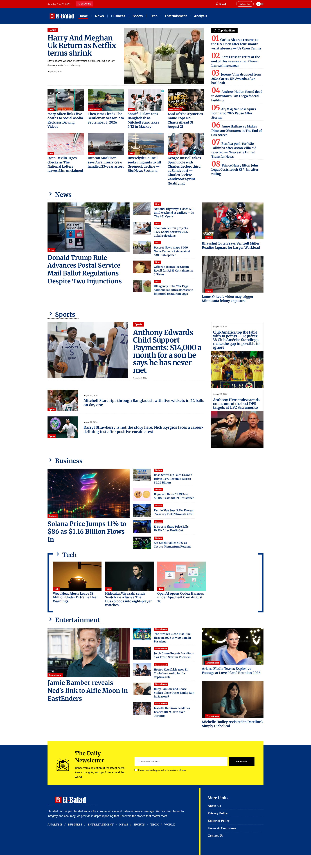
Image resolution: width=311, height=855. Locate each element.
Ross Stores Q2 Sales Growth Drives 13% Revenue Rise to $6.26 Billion (173, 478)
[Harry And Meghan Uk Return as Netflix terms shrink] (164, 56)
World (53, 29)
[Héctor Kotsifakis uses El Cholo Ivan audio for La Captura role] (142, 669)
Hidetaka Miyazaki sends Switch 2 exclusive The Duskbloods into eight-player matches (128, 599)
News (51, 109)
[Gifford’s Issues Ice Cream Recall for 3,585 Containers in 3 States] (142, 267)
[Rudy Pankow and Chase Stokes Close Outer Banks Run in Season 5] (142, 689)
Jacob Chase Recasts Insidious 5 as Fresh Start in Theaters (174, 655)
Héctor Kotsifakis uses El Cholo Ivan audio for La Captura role (171, 673)
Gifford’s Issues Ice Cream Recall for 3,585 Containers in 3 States (173, 270)
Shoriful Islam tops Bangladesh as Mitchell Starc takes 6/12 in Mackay (143, 120)
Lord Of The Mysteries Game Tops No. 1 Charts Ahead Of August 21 (185, 120)
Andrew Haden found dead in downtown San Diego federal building (236, 96)
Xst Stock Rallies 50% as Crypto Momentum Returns (172, 544)
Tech (56, 589)
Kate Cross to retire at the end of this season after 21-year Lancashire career (235, 61)
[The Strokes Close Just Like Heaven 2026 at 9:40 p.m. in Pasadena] (142, 634)
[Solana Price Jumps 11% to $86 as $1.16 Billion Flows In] (89, 493)
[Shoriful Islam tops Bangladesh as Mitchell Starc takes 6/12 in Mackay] (146, 100)
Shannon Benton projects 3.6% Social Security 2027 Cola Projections (171, 231)
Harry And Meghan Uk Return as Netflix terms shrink (82, 45)
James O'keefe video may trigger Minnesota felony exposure (227, 299)
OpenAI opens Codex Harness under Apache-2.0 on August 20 (180, 597)
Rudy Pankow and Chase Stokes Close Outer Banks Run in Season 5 (174, 692)
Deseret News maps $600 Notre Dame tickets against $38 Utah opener (172, 251)
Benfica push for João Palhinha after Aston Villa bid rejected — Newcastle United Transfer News (233, 150)
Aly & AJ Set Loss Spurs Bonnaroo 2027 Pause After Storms (233, 113)
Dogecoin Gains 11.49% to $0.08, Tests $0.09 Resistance (174, 496)
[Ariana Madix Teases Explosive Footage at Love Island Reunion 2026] (232, 646)
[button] (220, 4)
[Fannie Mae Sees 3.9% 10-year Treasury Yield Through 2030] (142, 510)
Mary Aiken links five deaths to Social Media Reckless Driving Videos (65, 120)
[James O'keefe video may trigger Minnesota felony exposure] (232, 274)
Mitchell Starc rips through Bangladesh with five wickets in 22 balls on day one (144, 402)
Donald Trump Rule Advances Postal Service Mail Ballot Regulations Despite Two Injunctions (85, 269)
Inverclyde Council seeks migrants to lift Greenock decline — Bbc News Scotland (144, 164)
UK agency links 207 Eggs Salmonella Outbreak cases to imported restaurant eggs (173, 289)
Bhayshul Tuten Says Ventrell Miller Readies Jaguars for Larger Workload (231, 245)
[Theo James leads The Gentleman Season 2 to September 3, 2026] (106, 100)
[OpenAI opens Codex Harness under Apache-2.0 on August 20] (181, 576)
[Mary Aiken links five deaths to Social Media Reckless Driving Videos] (66, 100)
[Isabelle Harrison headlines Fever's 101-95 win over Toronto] (142, 708)
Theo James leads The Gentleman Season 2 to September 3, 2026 (106, 118)
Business (52, 516)
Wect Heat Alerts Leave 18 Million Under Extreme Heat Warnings (75, 597)
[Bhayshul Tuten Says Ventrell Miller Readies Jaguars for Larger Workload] (232, 220)
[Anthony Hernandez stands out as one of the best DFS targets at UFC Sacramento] (237, 429)
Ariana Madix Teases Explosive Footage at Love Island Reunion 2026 (231, 671)
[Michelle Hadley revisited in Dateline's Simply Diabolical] (232, 699)
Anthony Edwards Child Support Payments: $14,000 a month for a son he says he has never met (167, 351)
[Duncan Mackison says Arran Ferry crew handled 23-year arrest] (106, 144)
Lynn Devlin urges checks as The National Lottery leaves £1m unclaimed (65, 164)
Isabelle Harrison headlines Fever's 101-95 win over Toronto (172, 711)
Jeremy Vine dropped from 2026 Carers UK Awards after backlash (236, 78)
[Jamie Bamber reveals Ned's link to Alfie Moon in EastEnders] (89, 652)
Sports (171, 153)
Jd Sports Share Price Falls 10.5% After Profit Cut (171, 528)
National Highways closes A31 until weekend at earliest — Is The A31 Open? (174, 212)
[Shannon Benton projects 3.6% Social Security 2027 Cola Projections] (142, 228)
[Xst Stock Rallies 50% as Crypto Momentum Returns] (142, 543)
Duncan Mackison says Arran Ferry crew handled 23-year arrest (106, 162)
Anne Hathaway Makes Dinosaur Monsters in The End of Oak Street (236, 130)
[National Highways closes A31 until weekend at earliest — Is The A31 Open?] (142, 208)
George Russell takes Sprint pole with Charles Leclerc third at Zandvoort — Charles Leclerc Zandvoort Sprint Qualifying (184, 170)
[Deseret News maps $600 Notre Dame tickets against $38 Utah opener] (142, 247)
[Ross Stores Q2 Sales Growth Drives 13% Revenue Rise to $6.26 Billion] (142, 475)
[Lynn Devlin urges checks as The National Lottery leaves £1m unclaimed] (66, 144)
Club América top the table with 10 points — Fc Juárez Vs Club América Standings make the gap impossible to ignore (236, 340)
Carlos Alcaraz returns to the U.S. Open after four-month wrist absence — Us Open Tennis (236, 44)
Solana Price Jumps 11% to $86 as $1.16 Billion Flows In (87, 531)
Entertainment (94, 109)
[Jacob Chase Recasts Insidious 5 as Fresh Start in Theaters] (142, 653)
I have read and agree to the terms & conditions (162, 770)
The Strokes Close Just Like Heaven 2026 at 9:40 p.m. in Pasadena (172, 637)
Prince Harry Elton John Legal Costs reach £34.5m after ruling (234, 169)
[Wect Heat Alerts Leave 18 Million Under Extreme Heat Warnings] (77, 576)
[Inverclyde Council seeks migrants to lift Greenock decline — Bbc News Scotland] (146, 144)
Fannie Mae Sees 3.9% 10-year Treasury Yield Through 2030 (174, 512)
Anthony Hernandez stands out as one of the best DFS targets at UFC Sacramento (236, 404)
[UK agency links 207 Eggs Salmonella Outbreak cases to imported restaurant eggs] (142, 286)
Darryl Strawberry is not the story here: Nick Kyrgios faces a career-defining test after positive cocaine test (144, 429)
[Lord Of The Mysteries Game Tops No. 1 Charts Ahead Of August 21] (186, 100)
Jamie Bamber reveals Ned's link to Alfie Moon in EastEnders (88, 690)
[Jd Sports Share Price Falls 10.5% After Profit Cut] (142, 526)
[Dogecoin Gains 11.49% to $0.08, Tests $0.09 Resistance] (142, 494)
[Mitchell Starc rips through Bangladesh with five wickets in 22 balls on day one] (63, 400)
